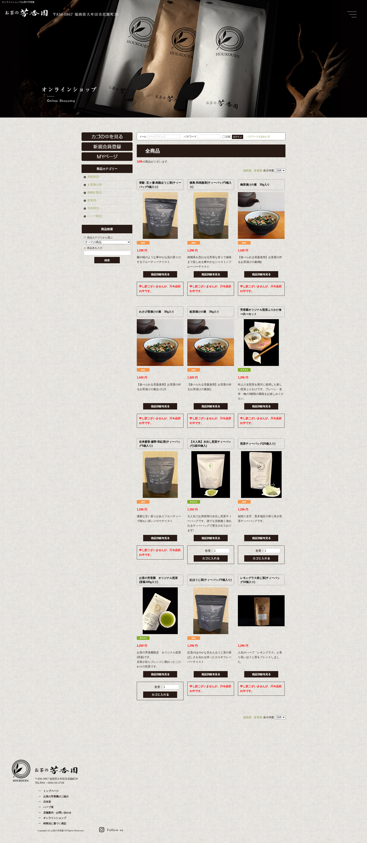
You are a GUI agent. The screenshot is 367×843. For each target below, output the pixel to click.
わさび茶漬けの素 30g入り (156, 311)
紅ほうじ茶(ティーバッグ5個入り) (210, 579)
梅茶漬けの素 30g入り (255, 184)
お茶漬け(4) (95, 184)
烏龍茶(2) (93, 176)
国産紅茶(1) (95, 192)
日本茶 (47, 801)
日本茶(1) (93, 208)
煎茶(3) (92, 200)
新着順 (258, 170)
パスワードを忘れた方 (258, 136)
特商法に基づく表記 (54, 823)
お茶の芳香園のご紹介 (56, 796)
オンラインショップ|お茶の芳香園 (18, 2)
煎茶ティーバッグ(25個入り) (257, 443)
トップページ (51, 790)
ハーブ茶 (48, 807)
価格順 (247, 170)
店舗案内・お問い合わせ (57, 812)
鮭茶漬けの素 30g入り (204, 311)
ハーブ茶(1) (95, 216)
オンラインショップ (54, 817)
